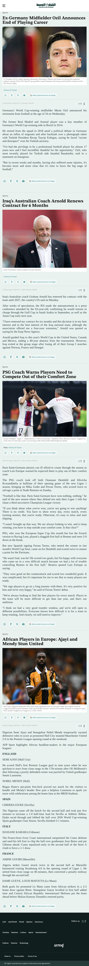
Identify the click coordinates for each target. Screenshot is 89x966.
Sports (5, 12)
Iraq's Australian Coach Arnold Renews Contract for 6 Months (42, 203)
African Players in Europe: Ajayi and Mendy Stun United (40, 641)
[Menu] (3, 5)
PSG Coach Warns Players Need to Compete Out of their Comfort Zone (39, 374)
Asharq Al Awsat (10, 90)
